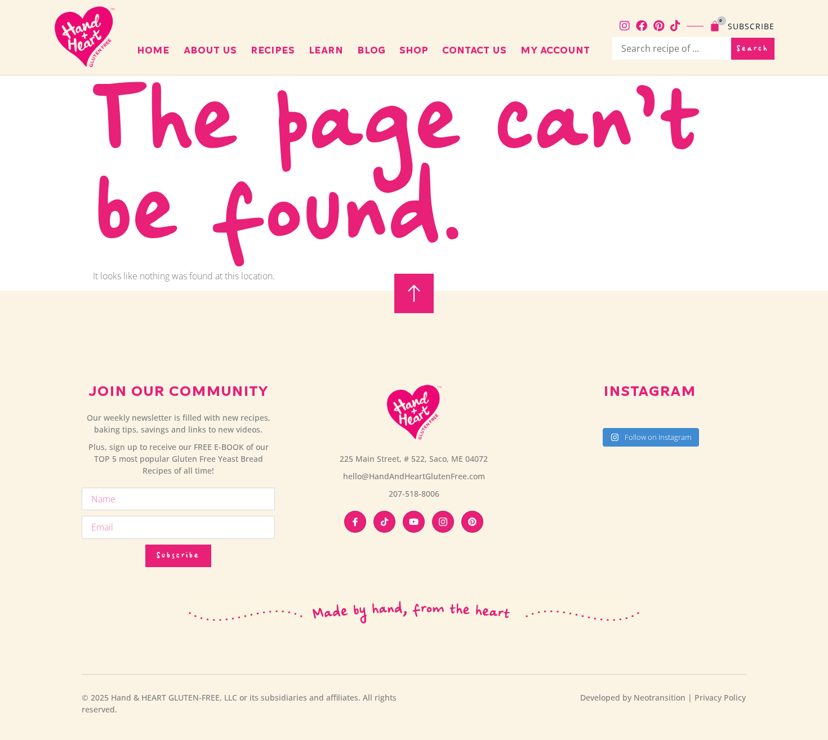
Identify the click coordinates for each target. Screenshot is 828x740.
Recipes (273, 50)
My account (555, 50)
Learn (326, 50)
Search (753, 48)
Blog (371, 50)
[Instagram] (624, 26)
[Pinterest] (658, 26)
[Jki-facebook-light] (355, 522)
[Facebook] (641, 26)
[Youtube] (414, 522)
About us (210, 50)
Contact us (474, 50)
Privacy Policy (720, 697)
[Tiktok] (675, 26)
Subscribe (751, 26)
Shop (413, 50)
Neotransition (659, 697)
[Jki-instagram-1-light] (443, 522)
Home (153, 50)
